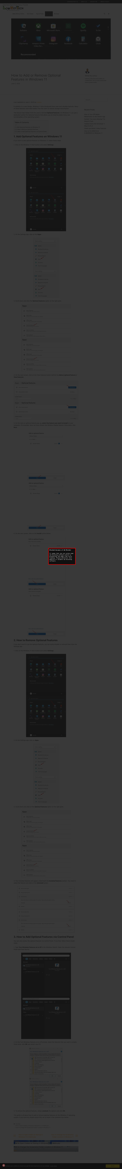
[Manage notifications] (3, 1165)
